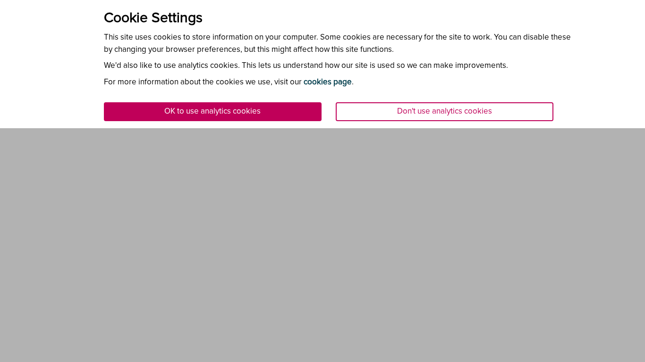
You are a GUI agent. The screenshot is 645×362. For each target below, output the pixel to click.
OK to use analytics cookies (212, 111)
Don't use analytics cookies (444, 111)
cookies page (328, 82)
